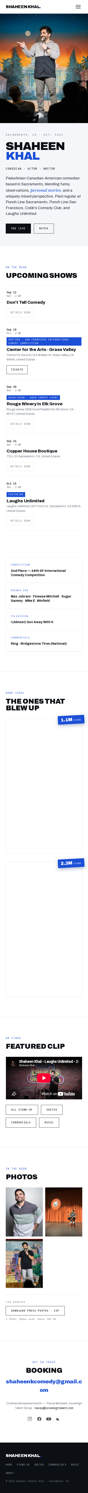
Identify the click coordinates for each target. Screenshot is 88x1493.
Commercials (21, 1122)
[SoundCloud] (58, 1420)
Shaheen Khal (23, 6)
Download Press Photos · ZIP (35, 1310)
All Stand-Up (22, 1109)
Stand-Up (23, 1464)
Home (9, 1464)
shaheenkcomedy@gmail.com (44, 1386)
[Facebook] (39, 1420)
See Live (18, 228)
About (10, 1473)
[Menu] (78, 6)
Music (49, 1122)
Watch (43, 228)
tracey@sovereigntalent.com (53, 1408)
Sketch (51, 1109)
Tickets (17, 369)
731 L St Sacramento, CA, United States (33, 456)
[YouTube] (48, 1420)
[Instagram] (29, 1420)
